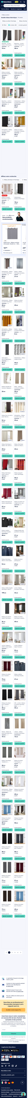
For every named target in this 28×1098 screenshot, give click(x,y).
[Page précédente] (6, 952)
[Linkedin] (2, 1066)
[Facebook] (6, 1066)
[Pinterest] (9, 1066)
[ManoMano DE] (9, 1082)
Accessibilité (22, 1096)
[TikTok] (16, 1066)
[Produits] (2, 5)
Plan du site (17, 1090)
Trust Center (4, 1094)
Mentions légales (5, 1092)
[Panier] (24, 1)
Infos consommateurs (6, 1096)
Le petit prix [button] (11, 226)
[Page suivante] (21, 952)
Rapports (15, 1096)
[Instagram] (12, 1066)
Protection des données (16, 1092)
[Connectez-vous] (20, 1)
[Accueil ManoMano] (7, 1)
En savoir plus (16, 1041)
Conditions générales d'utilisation (16, 1094)
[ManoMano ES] (12, 1082)
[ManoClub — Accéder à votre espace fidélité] (16, 1)
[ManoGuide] (23, 1094)
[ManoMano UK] (6, 1082)
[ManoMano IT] (2, 1082)
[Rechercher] (5, 6)
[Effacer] (24, 5)
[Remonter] (22, 1082)
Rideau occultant (5, 14)
